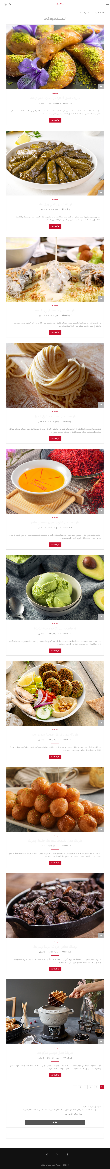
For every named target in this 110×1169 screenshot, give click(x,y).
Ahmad (65, 103)
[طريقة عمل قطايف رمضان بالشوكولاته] (55, 57)
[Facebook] (67, 1154)
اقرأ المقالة (55, 120)
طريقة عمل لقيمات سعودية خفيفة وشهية (55, 840)
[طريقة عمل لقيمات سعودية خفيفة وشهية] (55, 799)
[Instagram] (47, 1154)
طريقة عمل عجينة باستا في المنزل (55, 416)
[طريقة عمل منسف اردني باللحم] (55, 269)
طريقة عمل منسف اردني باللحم (55, 310)
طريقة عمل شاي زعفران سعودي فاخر (55, 522)
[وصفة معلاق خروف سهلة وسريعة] (55, 905)
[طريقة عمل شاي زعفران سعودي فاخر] (55, 481)
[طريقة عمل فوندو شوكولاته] (55, 1011)
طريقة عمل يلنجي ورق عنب (55, 204)
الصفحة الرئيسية (98, 12)
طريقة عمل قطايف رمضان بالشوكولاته (55, 98)
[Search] (10, 4)
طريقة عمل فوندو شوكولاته (55, 1052)
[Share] (101, 86)
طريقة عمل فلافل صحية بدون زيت (55, 734)
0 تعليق (41, 103)
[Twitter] (57, 1154)
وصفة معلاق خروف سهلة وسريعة (55, 946)
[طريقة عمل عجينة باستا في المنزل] (55, 375)
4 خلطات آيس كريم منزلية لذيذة (55, 628)
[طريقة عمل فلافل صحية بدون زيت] (55, 693)
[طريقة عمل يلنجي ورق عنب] (55, 163)
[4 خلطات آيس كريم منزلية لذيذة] (55, 587)
